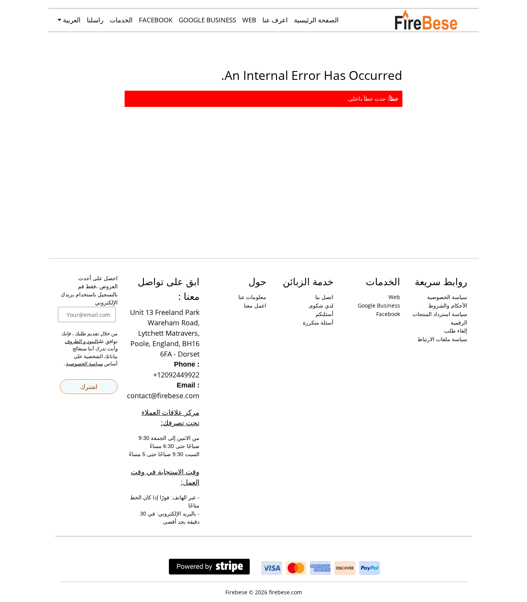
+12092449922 (176, 374)
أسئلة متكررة (318, 322)
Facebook (155, 19)
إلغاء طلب (455, 330)
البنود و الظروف (81, 341)
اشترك (88, 386)
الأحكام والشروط (447, 305)
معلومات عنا (252, 297)
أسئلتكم (324, 314)
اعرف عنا (275, 19)
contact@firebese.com (163, 395)
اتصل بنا (324, 297)
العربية (71, 19)
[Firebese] (433, 20)
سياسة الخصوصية (447, 297)
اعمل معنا (255, 305)
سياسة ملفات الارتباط (442, 339)
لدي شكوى (321, 305)
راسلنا (95, 19)
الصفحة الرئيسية (316, 19)
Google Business (207, 19)
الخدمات (121, 19)
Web (249, 19)
